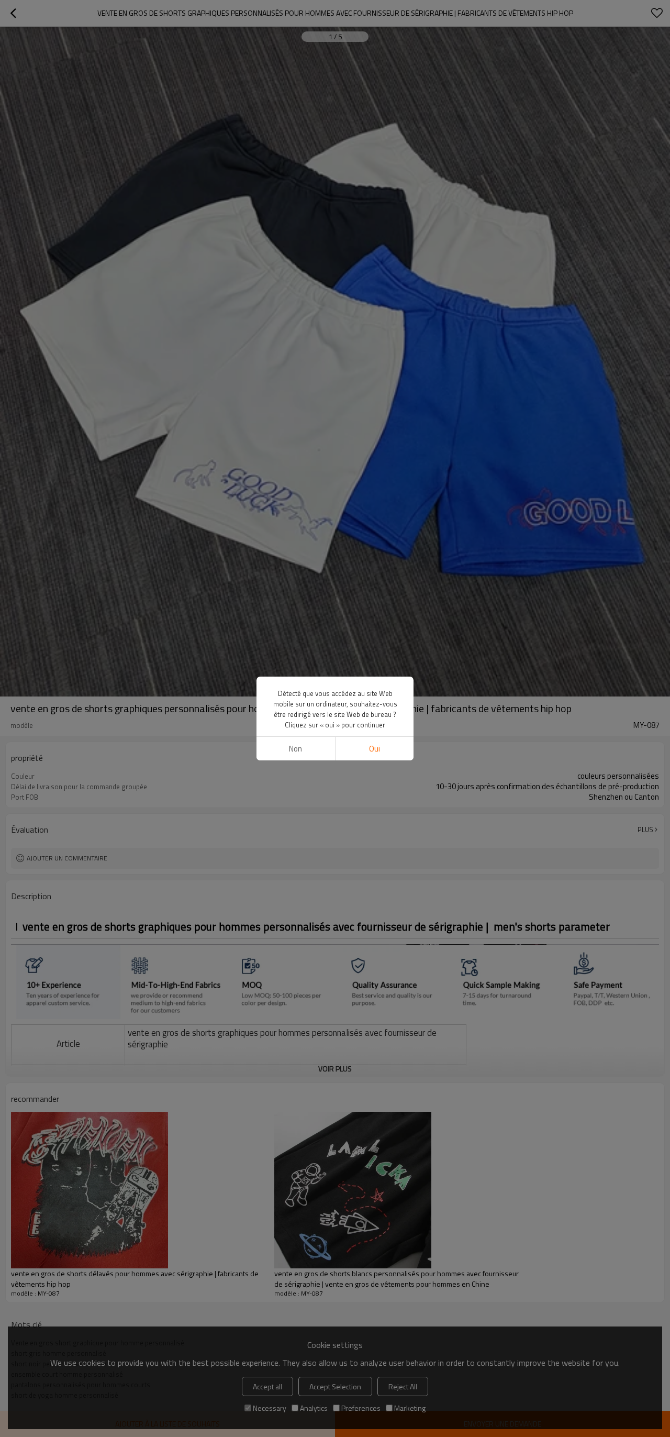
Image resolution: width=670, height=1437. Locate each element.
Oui (374, 749)
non (295, 749)
